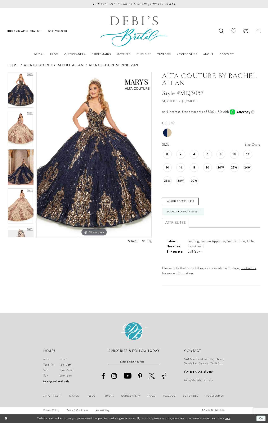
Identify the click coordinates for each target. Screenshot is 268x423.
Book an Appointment (183, 211)
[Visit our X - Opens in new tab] (152, 376)
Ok (261, 418)
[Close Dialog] (6, 418)
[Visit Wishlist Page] (233, 31)
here (227, 418)
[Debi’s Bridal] (134, 31)
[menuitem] (24, 31)
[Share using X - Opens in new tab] (150, 241)
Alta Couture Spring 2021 (113, 65)
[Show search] (221, 31)
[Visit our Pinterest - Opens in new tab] (140, 376)
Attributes (175, 222)
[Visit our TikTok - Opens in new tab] (164, 376)
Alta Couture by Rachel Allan (54, 65)
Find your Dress (162, 4)
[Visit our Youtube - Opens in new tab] (128, 376)
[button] (246, 31)
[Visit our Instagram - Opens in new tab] (114, 376)
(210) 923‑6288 (199, 372)
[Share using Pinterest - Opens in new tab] (143, 241)
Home (13, 65)
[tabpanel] (21, 91)
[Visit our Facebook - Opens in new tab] (103, 376)
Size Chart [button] (252, 144)
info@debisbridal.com (198, 380)
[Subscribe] (157, 361)
